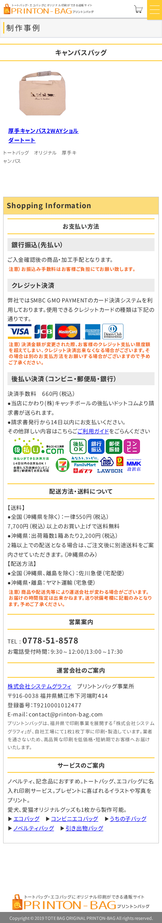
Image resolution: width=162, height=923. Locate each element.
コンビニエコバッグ (74, 818)
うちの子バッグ (128, 818)
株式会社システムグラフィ (39, 686)
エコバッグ (26, 818)
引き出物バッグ (84, 828)
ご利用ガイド (93, 431)
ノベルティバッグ (33, 828)
